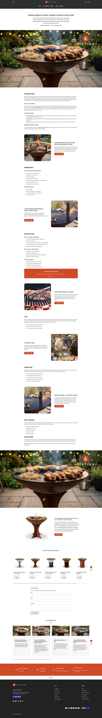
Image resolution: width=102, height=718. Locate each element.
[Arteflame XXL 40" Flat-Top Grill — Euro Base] (35, 562)
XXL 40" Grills (57, 692)
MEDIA (57, 6)
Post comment (34, 612)
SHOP (40, 6)
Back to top (51, 677)
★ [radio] (48, 276)
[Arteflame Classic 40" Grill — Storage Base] (67, 562)
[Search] (13, 2)
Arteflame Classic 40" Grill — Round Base (81, 573)
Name (32, 592)
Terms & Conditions (85, 699)
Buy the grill (58, 534)
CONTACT (61, 6)
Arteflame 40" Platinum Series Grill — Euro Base (19, 573)
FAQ (82, 688)
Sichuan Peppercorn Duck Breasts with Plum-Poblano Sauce (80, 641)
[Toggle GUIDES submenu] (54, 6)
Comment (32, 603)
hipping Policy (42, 670)
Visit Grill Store (59, 153)
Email (31, 598)
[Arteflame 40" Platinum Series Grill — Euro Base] (20, 562)
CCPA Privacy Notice (85, 692)
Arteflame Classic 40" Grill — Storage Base (66, 573)
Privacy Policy (84, 694)
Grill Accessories (58, 699)
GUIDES (51, 6)
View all (51, 622)
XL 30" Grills (57, 690)
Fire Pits (56, 694)
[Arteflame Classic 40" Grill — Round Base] (82, 562)
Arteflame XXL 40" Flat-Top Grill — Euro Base (35, 573)
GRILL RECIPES (46, 6)
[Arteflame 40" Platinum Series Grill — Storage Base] (51, 562)
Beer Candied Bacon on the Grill (60, 641)
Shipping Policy (84, 696)
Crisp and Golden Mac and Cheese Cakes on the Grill (21, 641)
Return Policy (84, 690)
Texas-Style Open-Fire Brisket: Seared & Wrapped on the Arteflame (40, 641)
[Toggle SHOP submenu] (41, 6)
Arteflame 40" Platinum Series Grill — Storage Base (50, 573)
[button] (89, 2)
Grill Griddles (57, 696)
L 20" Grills (57, 688)
